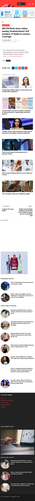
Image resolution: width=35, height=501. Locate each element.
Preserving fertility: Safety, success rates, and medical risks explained (17, 90)
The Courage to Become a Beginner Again (16, 194)
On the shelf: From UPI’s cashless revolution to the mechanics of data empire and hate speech (16, 112)
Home (2, 398)
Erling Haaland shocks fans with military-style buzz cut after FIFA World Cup (21, 335)
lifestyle (6, 25)
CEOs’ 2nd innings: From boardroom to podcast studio (14, 153)
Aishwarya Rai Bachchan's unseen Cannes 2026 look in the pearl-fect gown (21, 311)
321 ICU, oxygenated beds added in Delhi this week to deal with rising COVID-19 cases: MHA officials (22, 370)
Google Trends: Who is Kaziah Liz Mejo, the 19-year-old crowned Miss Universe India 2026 (17, 132)
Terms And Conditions (7, 400)
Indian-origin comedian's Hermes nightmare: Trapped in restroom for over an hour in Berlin (22, 295)
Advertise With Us (6, 405)
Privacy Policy (5, 402)
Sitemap (3, 407)
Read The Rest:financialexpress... (13, 56)
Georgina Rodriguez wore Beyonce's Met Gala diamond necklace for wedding (22, 323)
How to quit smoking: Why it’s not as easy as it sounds (17, 173)
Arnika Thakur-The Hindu (8, 305)
